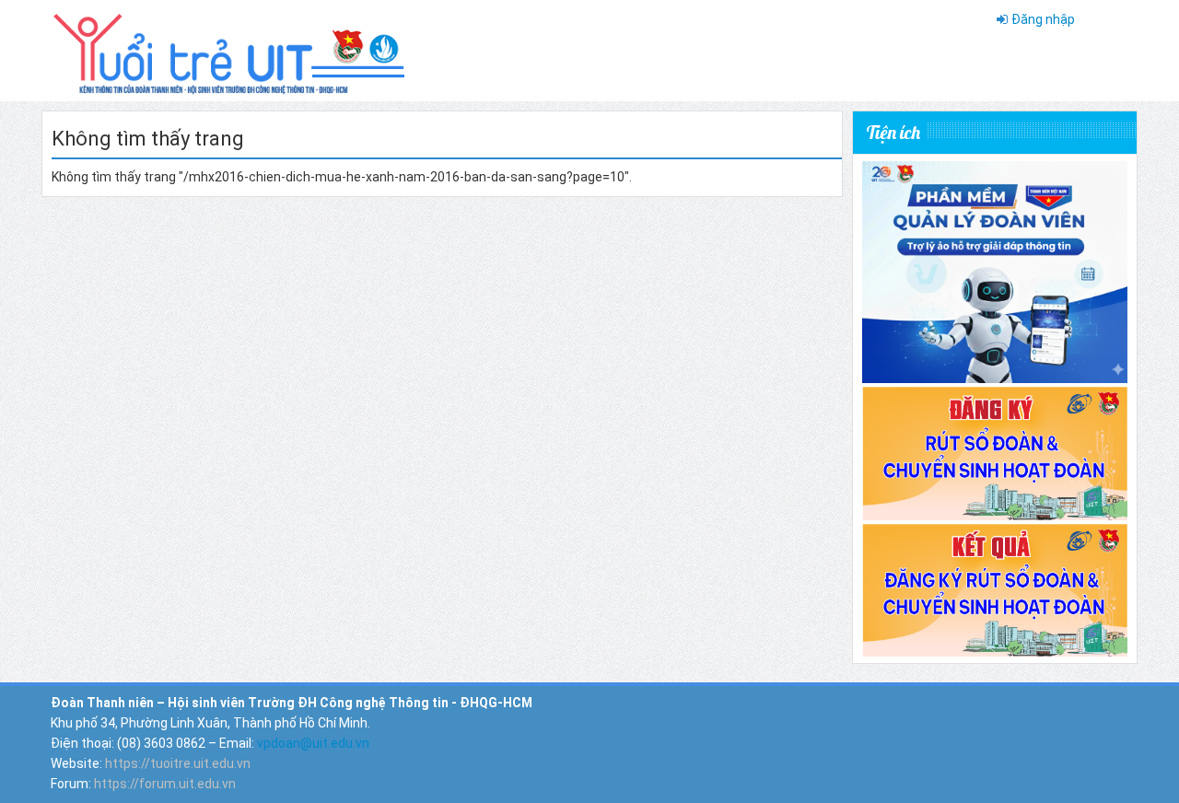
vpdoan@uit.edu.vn (313, 743)
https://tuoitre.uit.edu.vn (178, 763)
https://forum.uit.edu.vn (165, 783)
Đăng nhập (1043, 19)
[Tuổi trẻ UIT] (227, 49)
